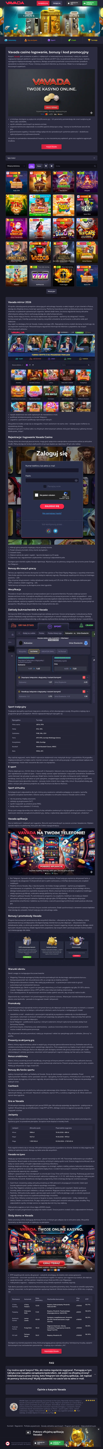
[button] (2, 21)
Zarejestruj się (43, 3)
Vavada (17, 56)
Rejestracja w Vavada (51, 1351)
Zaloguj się (56, 3)
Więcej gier (51, 291)
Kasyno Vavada (51, 147)
